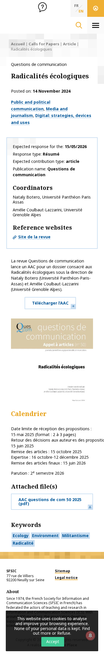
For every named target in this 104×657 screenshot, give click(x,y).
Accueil (18, 43)
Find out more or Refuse (61, 631)
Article (69, 43)
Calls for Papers (44, 43)
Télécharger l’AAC (50, 303)
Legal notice (66, 577)
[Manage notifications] (90, 635)
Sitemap (62, 570)
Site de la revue (34, 237)
